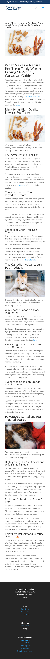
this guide (21, 185)
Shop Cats (25, 611)
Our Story (25, 626)
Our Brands (25, 614)
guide (18, 105)
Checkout (25, 643)
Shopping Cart (25, 645)
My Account (25, 640)
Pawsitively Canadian (31, 96)
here (35, 340)
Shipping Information (25, 651)
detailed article (30, 260)
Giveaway (25, 648)
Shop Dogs (25, 609)
